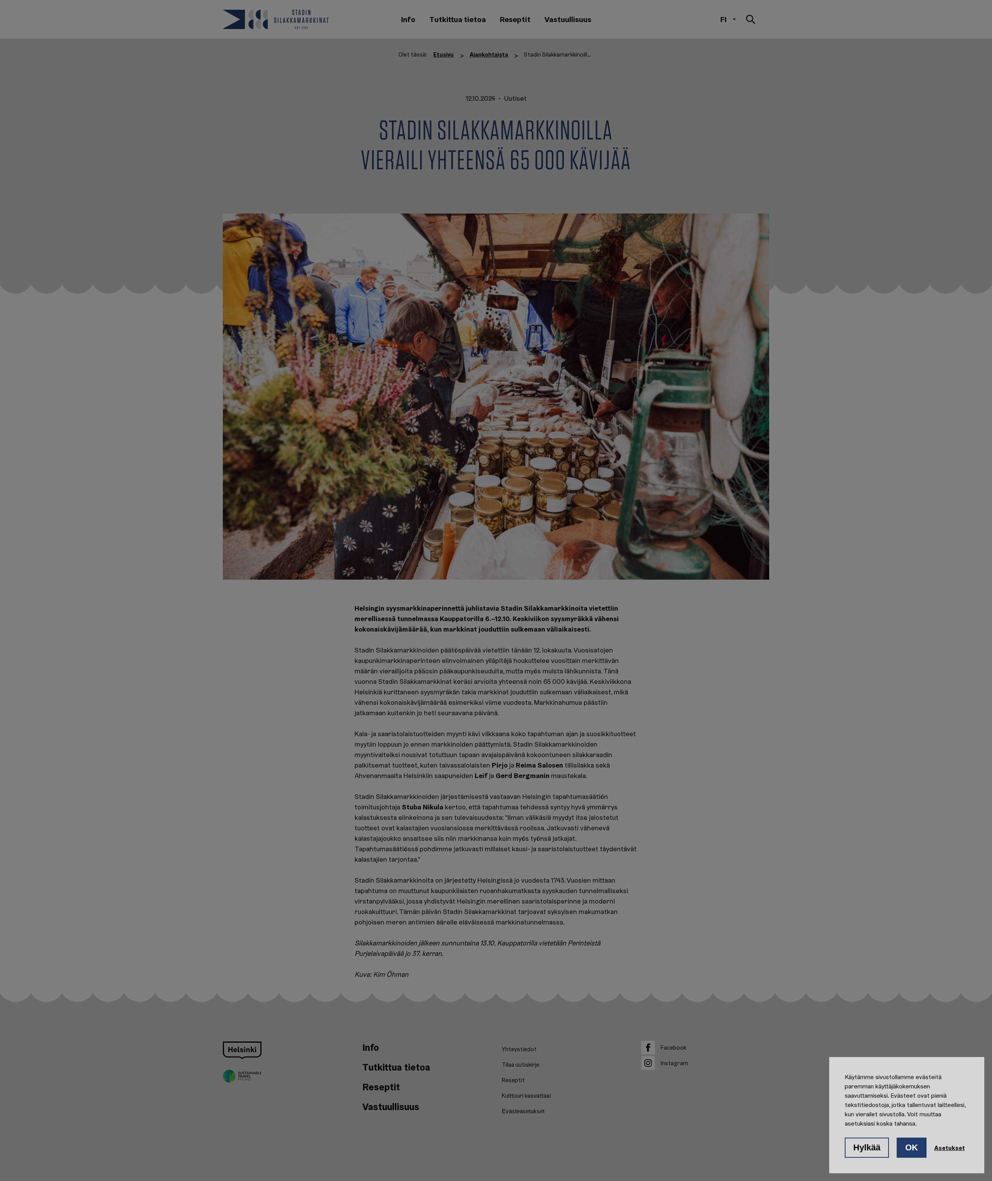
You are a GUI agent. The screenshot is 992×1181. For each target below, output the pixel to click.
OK (911, 1147)
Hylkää (866, 1147)
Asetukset (949, 1148)
